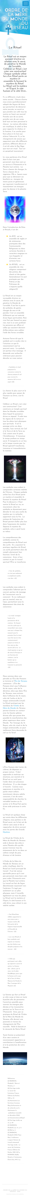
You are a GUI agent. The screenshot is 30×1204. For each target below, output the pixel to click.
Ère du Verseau (21, 681)
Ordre (16, 706)
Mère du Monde (9, 708)
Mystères (6, 832)
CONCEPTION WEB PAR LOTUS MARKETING (15, 1194)
